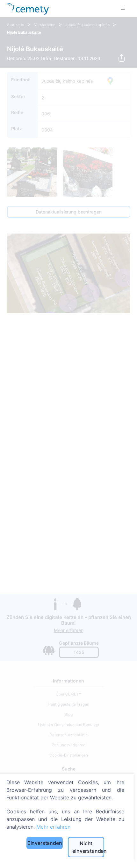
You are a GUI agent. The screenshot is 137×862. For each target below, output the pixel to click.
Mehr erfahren (53, 827)
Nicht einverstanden (88, 847)
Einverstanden (44, 843)
